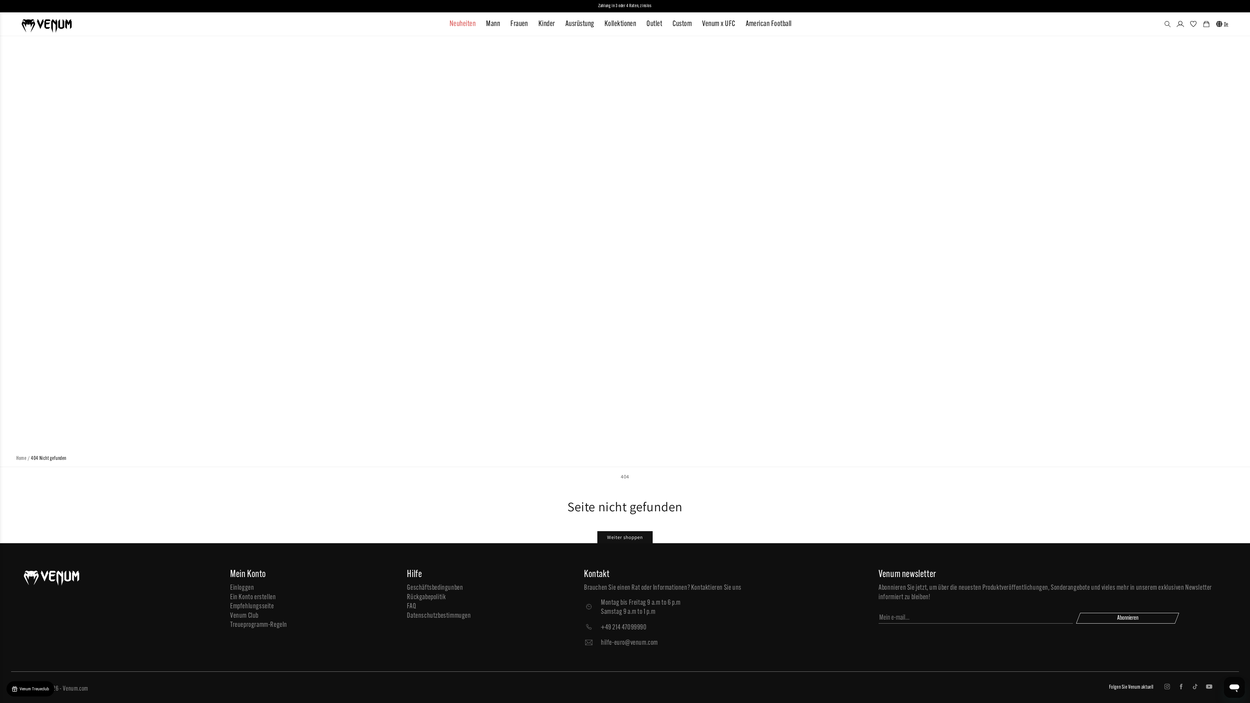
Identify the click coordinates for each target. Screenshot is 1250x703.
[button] (1167, 24)
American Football (769, 24)
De (1226, 24)
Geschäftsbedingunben (435, 588)
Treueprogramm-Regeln (258, 625)
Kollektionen (620, 24)
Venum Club (244, 616)
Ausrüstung (579, 24)
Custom (682, 24)
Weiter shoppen (625, 537)
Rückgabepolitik (426, 597)
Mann (493, 24)
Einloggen (242, 588)
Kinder (546, 24)
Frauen (519, 24)
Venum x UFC (718, 24)
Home (21, 458)
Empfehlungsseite (252, 606)
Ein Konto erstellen (253, 597)
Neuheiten (463, 24)
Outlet (654, 24)
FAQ (411, 606)
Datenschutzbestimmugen (439, 616)
